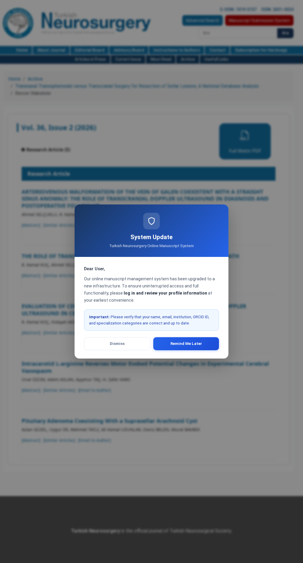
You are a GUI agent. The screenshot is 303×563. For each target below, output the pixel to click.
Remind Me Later (186, 343)
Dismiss (117, 343)
